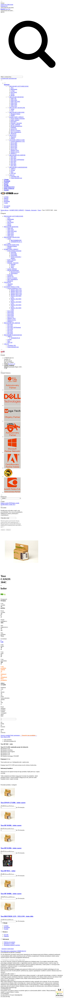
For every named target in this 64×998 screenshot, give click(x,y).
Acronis (13, 170)
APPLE (13, 138)
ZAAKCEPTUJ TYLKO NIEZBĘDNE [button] (11, 995)
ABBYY (13, 168)
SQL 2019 (13, 161)
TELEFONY (12, 135)
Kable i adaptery (15, 120)
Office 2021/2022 (15, 101)
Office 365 (13, 98)
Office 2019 (14, 103)
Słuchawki (13, 133)
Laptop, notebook (15, 124)
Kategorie (3, 213)
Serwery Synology (15, 130)
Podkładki (13, 127)
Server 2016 (14, 147)
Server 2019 (14, 146)
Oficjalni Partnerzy (6, 373)
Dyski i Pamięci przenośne (18, 118)
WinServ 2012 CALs (16, 294)
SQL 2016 (13, 164)
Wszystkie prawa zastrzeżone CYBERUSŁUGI (13, 951)
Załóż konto (10, 4)
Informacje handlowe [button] (7, 768)
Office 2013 (14, 106)
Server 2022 (14, 144)
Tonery (12, 266)
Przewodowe (14, 273)
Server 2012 (14, 149)
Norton (12, 94)
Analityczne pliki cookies (7, 974)
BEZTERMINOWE (16, 240)
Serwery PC (14, 129)
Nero (12, 171)
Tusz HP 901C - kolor (8, 871)
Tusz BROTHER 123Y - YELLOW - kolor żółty (17, 916)
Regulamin (7, 201)
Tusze (12, 267)
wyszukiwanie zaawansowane (9, 78)
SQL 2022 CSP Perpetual (17, 159)
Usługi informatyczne (16, 178)
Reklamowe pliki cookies (7, 980)
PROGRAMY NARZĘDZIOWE (18, 167)
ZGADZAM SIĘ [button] (5, 996)
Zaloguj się (3, 4)
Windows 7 (14, 153)
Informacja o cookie (9, 943)
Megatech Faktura (15, 114)
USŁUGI (11, 175)
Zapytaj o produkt (5, 735)
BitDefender (14, 89)
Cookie (6, 203)
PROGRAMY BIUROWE (16, 97)
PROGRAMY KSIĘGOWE (16, 112)
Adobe (12, 109)
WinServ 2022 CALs (16, 291)
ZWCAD (13, 173)
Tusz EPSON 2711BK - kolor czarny (13, 802)
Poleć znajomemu (15, 735)
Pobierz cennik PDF (6, 503)
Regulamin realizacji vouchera (12, 945)
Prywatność (7, 206)
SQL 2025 (13, 156)
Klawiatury (14, 121)
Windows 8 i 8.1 (15, 152)
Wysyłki (6, 934)
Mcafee (13, 95)
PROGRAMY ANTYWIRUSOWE (18, 86)
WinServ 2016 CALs (16, 293)
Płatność (6, 198)
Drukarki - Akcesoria (16, 123)
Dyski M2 (13, 252)
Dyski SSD (14, 253)
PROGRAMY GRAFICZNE (17, 107)
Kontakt (6, 200)
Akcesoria (13, 136)
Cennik (2, 501)
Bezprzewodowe (15, 272)
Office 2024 (14, 100)
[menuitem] (33, 130)
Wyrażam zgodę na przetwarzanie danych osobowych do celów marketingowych (10, 521)
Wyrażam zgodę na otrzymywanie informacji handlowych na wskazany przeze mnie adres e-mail (11, 525)
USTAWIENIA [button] (5, 993)
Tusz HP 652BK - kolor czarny (11, 848)
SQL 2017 (13, 162)
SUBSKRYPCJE (15, 338)
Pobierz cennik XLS (9, 504)
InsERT (13, 115)
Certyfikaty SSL (15, 176)
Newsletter (3, 507)
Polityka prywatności (9, 942)
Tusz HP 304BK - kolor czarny (11, 893)
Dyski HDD (14, 255)
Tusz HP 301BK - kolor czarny (11, 825)
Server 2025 (14, 143)
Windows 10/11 (15, 150)
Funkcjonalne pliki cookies (8, 967)
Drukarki (13, 264)
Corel (12, 110)
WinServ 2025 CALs (16, 290)
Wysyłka (6, 207)
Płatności (6, 936)
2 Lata (2, 641)
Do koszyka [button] (21, 807)
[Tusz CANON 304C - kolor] (21, 572)
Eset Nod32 (14, 92)
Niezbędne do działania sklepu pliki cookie (13, 960)
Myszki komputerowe (16, 126)
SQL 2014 (13, 165)
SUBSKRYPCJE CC (16, 241)
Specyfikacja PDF (5, 737)
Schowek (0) (4, 6)
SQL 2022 (13, 158)
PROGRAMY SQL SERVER (17, 155)
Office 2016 (14, 104)
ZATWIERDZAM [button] (6, 989)
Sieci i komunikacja (16, 132)
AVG (12, 88)
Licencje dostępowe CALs (18, 141)
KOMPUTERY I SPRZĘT (16, 117)
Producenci (4, 496)
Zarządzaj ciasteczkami (8, 948)
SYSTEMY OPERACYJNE (17, 140)
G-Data (13, 91)
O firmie (6, 197)
